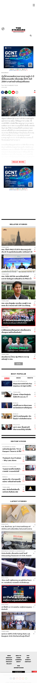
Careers (18, 659)
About (18, 661)
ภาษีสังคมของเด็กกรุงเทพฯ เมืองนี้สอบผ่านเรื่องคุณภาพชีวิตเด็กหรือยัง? (16, 331)
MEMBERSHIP (18, 672)
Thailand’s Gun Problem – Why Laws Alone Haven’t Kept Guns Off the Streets (11, 459)
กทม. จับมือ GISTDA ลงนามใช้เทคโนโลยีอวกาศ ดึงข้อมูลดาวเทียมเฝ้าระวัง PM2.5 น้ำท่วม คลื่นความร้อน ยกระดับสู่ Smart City (16, 277)
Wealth (18, 655)
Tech (13, 447)
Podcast (9, 657)
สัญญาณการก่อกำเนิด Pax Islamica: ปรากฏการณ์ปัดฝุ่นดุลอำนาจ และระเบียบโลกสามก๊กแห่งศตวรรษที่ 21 (22, 384)
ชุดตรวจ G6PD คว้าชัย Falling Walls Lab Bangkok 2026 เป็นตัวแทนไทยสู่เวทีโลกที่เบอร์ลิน (15, 635)
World (15, 403)
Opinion (9, 659)
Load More (18, 640)
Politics (4, 328)
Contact (28, 661)
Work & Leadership (17, 551)
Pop (28, 655)
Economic (6, 447)
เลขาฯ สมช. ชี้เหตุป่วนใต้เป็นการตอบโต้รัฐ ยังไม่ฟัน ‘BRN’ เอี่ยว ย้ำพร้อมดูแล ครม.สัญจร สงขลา (22, 428)
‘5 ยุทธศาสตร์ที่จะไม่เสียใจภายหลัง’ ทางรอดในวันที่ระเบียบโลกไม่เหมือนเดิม (11, 470)
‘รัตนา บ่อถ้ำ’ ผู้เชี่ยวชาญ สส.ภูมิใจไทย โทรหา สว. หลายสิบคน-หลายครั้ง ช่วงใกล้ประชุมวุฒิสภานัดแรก (16, 581)
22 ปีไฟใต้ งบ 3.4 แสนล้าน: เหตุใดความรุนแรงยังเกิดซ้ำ (16, 608)
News (9, 655)
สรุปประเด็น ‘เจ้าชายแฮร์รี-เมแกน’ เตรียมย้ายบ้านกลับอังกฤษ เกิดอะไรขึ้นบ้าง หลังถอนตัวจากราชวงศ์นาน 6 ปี (11, 480)
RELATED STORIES (18, 224)
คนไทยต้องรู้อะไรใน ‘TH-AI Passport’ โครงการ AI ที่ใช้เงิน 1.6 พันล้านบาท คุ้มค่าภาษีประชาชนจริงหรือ (11, 450)
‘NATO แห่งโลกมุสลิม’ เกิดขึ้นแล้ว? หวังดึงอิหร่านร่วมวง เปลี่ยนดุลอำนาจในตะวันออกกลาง (22, 417)
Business (4, 73)
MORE (18, 364)
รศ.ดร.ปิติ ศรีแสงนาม (20, 381)
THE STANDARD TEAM (11, 85)
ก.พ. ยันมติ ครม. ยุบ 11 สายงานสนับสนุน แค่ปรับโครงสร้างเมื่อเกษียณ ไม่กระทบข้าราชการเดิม (16, 527)
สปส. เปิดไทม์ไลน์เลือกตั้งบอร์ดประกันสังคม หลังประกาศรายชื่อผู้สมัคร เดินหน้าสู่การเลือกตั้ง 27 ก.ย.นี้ (11, 490)
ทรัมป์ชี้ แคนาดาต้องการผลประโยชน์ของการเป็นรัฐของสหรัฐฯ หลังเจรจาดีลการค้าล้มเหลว (22, 406)
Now (28, 657)
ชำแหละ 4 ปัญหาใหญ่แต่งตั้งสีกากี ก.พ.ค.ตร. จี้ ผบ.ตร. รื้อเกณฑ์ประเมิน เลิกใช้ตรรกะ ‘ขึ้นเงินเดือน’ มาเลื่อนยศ (22, 395)
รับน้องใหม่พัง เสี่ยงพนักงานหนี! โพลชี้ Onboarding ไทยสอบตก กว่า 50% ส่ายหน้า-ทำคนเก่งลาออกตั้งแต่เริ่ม (16, 554)
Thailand (5, 247)
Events (28, 659)
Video (18, 657)
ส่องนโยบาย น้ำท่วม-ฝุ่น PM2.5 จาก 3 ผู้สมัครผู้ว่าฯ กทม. (15, 358)
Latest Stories (18, 501)
